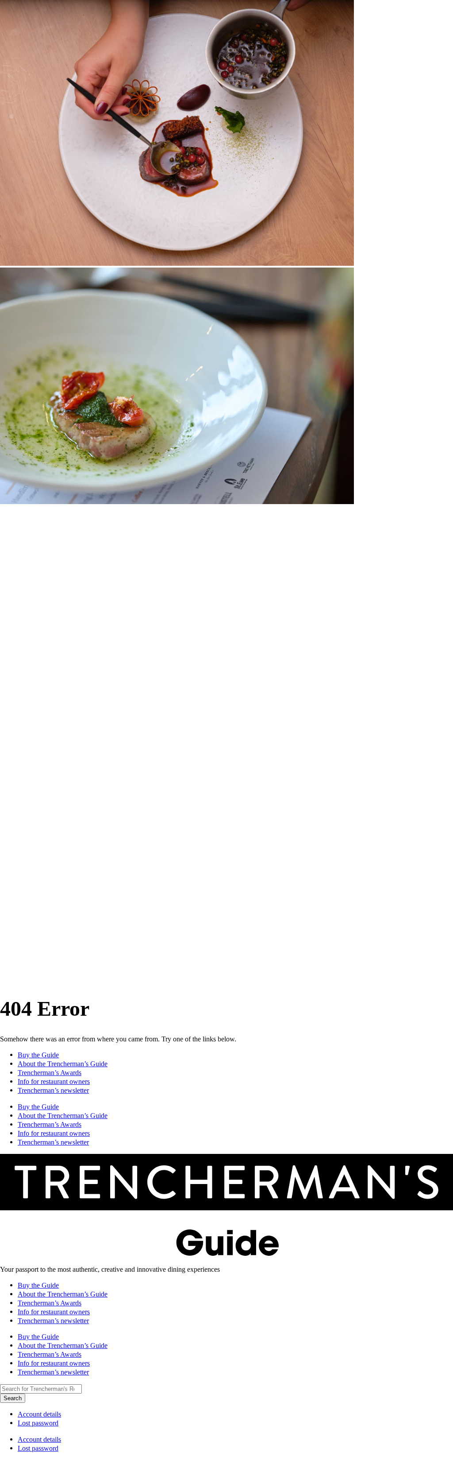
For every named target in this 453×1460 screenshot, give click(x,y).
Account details (39, 1414)
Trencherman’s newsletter (53, 1090)
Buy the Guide (38, 1055)
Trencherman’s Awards (49, 1072)
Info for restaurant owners (54, 1081)
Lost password (38, 1423)
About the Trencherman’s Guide (62, 1064)
